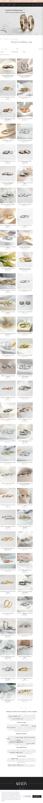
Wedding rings (9, 5)
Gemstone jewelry (14, 5)
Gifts (19, 4)
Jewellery (23, 4)
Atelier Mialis (33, 5)
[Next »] (30, 708)
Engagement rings (3, 5)
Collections (28, 4)
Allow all (37, 796)
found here (12, 795)
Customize (27, 796)
